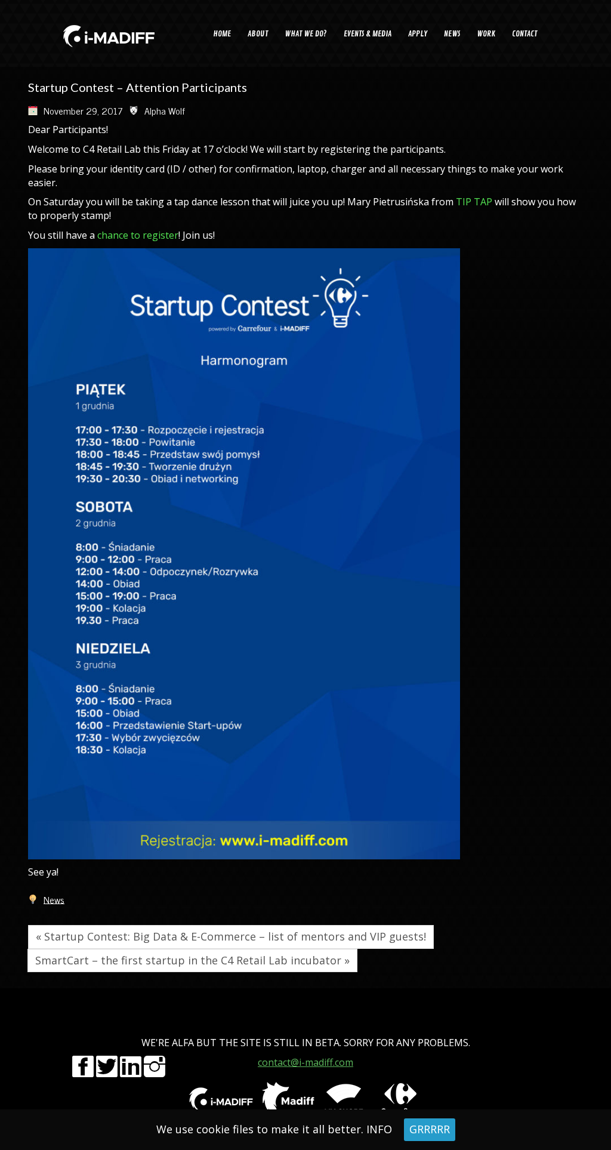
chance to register (137, 235)
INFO (379, 1129)
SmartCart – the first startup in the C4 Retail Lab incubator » (192, 960)
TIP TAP (474, 201)
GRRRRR (429, 1129)
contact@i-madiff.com (305, 1062)
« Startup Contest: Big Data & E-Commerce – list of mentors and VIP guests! (231, 936)
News (54, 899)
